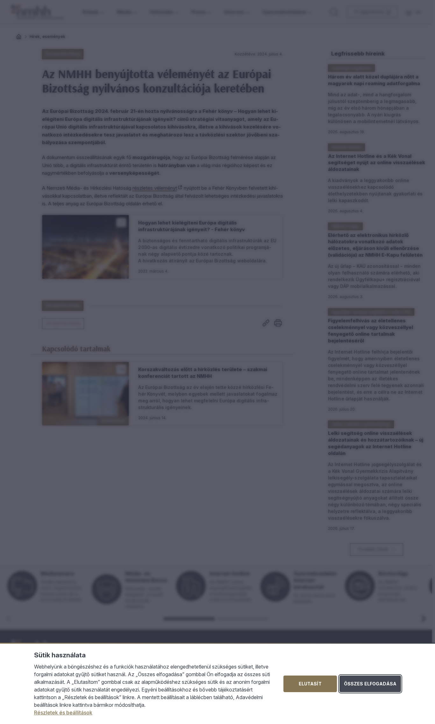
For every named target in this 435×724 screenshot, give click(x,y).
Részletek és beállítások (63, 712)
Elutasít (310, 683)
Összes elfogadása (370, 683)
